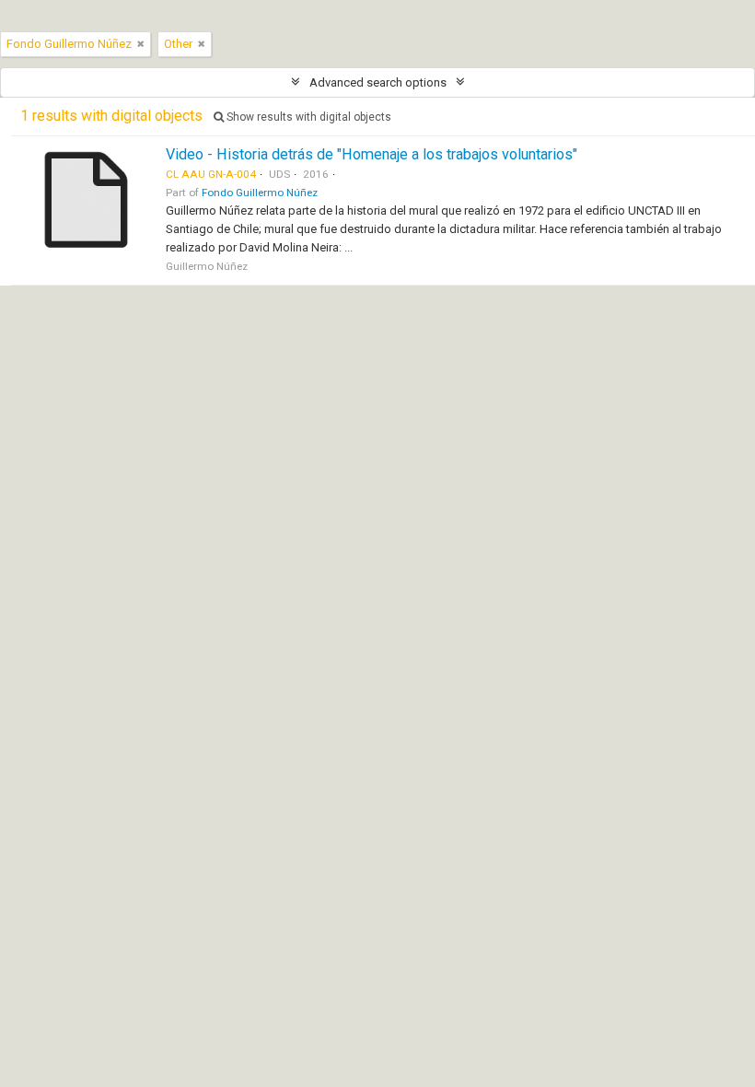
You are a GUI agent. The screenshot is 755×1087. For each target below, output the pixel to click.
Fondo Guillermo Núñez (260, 192)
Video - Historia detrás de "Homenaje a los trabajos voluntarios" (371, 154)
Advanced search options (378, 82)
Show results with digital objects (307, 117)
